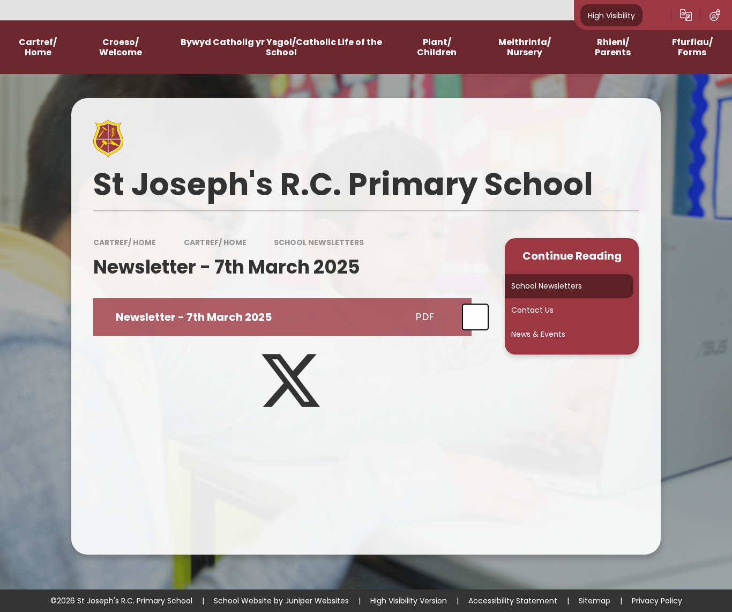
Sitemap (594, 600)
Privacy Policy (657, 600)
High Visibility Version (408, 600)
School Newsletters (319, 242)
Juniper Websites (317, 600)
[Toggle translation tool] (685, 15)
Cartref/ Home (124, 242)
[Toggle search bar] (657, 15)
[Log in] (714, 15)
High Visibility (611, 15)
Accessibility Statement (512, 600)
